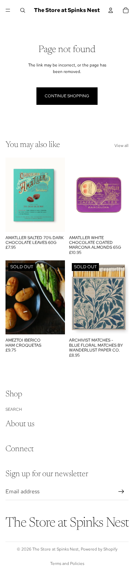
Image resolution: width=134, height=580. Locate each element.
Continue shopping (67, 96)
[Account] (110, 10)
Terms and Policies (67, 563)
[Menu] (8, 10)
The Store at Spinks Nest (55, 549)
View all (121, 145)
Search (13, 409)
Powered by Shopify (99, 549)
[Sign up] (121, 491)
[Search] (22, 10)
